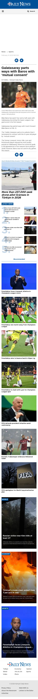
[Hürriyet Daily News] (19, 4)
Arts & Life (18, 671)
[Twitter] (21, 60)
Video (5, 674)
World (5, 671)
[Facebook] (16, 60)
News (4, 52)
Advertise (5, 693)
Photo (17, 674)
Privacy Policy (6, 688)
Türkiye (5, 669)
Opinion (29, 669)
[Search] (28, 11)
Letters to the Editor (26, 690)
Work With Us (23, 688)
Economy (18, 669)
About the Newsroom (9, 690)
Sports (11, 52)
